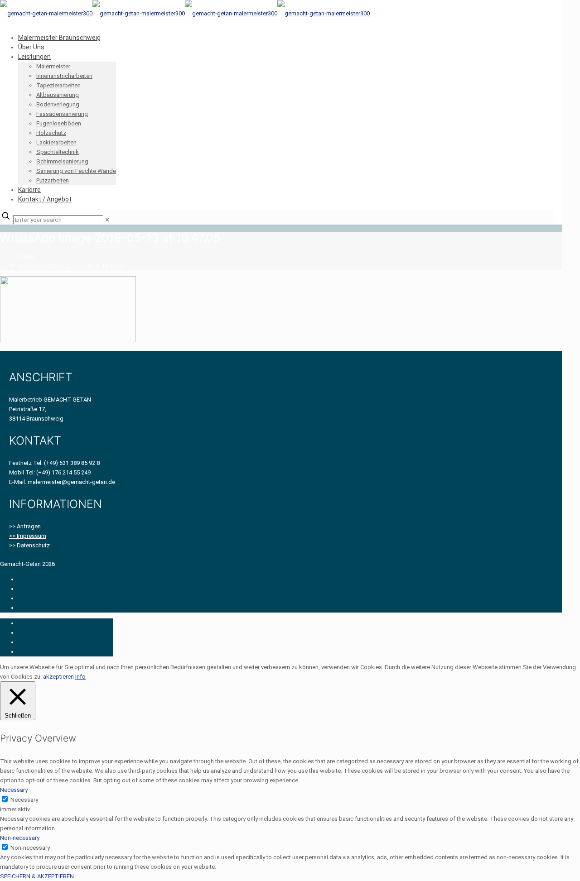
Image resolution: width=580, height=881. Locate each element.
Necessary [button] (14, 789)
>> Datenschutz (29, 545)
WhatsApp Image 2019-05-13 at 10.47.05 (70, 265)
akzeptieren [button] (58, 676)
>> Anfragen (25, 526)
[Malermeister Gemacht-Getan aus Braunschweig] (185, 13)
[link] (107, 219)
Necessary (24, 799)
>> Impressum (27, 535)
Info (80, 676)
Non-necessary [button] (19, 837)
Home (26, 256)
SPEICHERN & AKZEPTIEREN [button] (37, 876)
